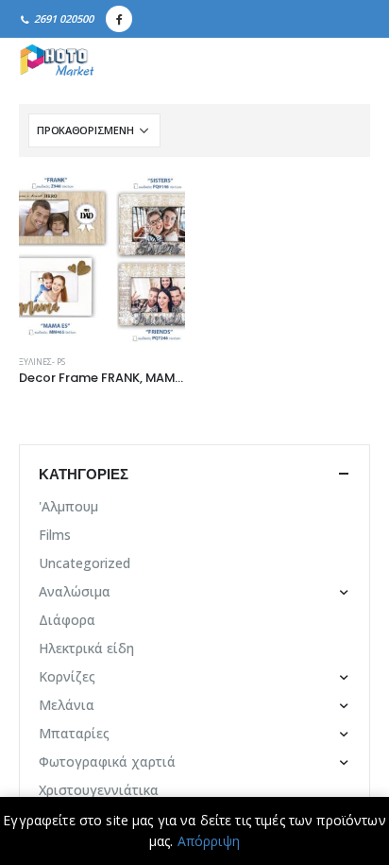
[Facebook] (119, 19)
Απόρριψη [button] (209, 841)
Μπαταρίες (74, 733)
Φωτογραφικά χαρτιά (107, 761)
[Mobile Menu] (349, 61)
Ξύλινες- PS (42, 362)
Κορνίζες (67, 676)
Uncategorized (84, 563)
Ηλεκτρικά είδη (86, 648)
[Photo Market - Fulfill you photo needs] (56, 61)
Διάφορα (67, 620)
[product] (102, 259)
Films (55, 535)
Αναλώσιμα (74, 591)
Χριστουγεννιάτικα (99, 790)
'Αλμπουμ (68, 506)
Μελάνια (66, 705)
